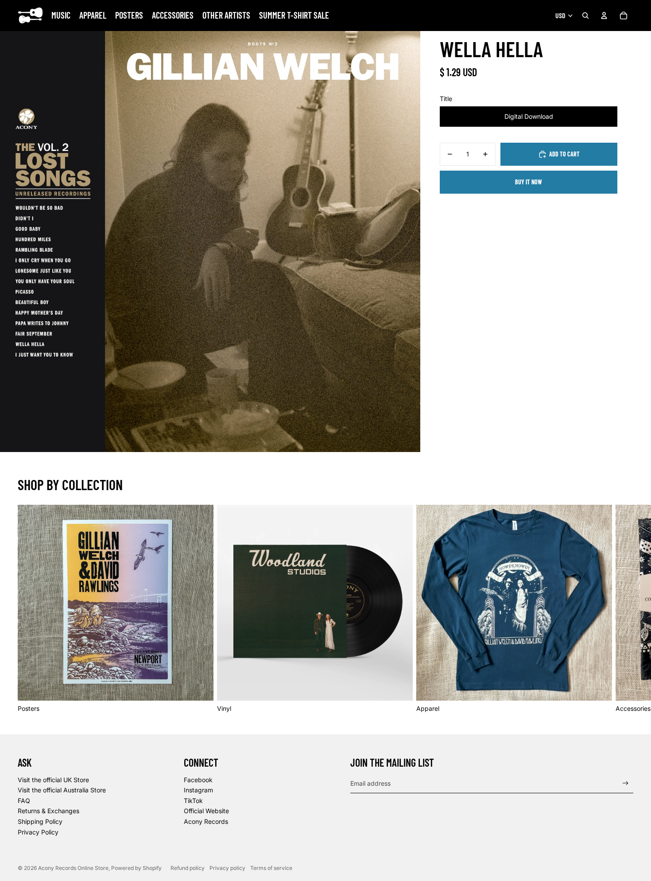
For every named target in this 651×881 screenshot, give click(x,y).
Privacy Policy (38, 832)
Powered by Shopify (136, 868)
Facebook (198, 780)
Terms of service (271, 868)
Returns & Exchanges (48, 811)
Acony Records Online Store (73, 868)
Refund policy (187, 868)
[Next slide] (623, 609)
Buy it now (528, 182)
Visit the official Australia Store (62, 790)
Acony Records (206, 821)
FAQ (24, 800)
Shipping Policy (40, 821)
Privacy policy (227, 868)
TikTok (193, 800)
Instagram (198, 790)
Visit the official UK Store (53, 780)
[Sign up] (625, 783)
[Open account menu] (604, 15)
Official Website (206, 811)
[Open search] (585, 15)
